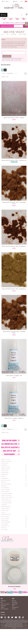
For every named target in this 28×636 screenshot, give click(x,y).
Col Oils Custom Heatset (6, 501)
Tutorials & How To (5, 525)
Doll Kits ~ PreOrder (5, 459)
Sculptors (2, 607)
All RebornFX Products (6, 514)
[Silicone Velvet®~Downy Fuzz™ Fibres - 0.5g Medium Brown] (14, 183)
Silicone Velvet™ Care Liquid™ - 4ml (14, 375)
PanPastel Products (5, 508)
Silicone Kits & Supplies (5, 522)
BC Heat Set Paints (5, 487)
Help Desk (14, 600)
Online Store (3, 600)
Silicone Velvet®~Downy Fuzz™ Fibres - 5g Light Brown (14, 288)
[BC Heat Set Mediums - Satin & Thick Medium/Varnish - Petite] (14, 566)
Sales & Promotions (5, 518)
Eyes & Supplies (4, 478)
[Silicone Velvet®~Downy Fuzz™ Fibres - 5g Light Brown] (14, 269)
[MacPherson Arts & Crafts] (14, 8)
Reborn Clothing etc (5, 516)
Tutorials (13, 608)
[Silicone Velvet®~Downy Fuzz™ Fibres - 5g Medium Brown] (14, 312)
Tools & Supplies (4, 523)
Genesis (3, 512)
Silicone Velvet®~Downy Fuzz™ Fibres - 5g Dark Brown (14, 246)
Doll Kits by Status (5, 470)
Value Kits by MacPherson (6, 461)
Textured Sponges (5, 510)
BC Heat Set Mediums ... (14, 586)
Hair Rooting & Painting (6, 484)
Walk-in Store (3, 605)
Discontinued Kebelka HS (6, 502)
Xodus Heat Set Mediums (7, 493)
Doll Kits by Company (5, 467)
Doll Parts (3, 476)
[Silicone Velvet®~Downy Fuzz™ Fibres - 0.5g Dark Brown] (14, 141)
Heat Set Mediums (5, 491)
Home (2, 34)
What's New (3, 527)
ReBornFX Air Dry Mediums (7, 497)
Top (26, 24)
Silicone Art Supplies (23, 34)
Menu (4, 15)
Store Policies (14, 602)
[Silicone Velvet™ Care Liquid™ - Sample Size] (14, 399)
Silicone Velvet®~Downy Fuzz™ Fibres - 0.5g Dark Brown (14, 160)
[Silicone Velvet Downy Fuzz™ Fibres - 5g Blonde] (14, 98)
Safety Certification (4, 608)
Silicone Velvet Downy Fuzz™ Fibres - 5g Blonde (14, 117)
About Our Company (5, 604)
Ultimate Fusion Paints (6, 506)
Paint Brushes (4, 504)
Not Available (14, 162)
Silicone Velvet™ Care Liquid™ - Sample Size (14, 418)
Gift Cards (3, 482)
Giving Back (3, 614)
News (2, 602)
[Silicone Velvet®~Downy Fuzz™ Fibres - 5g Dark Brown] (14, 227)
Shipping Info (14, 604)
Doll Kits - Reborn (4, 463)
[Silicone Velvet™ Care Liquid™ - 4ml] (14, 356)
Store (7, 34)
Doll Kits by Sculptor (5, 468)
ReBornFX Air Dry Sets (6, 499)
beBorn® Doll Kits (4, 472)
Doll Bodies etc (4, 465)
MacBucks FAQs (15, 607)
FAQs (13, 605)
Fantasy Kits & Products (6, 480)
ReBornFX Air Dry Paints (6, 495)
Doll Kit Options (4, 474)
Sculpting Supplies (4, 520)
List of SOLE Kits (4, 529)
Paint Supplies (13, 34)
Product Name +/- (10, 73)
